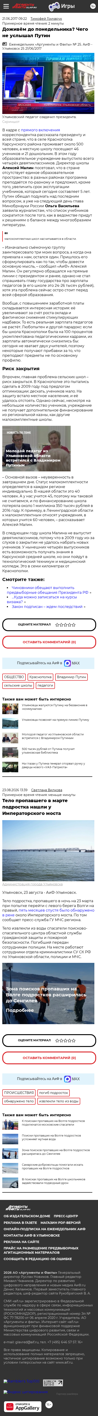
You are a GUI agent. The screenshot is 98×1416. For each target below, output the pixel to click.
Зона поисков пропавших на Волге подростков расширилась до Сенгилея (46, 994)
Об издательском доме (27, 1216)
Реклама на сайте (21, 1242)
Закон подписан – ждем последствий (47, 607)
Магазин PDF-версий (61, 1223)
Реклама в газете (20, 1223)
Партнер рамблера (67, 1394)
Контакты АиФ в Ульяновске (32, 1235)
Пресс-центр (66, 1216)
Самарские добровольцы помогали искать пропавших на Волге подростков (52, 1166)
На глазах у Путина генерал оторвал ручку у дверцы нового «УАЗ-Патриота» (53, 765)
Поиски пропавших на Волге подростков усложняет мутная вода (51, 1137)
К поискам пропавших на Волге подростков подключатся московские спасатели (53, 1122)
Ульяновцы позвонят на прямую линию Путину (55, 719)
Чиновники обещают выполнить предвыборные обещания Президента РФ (47, 590)
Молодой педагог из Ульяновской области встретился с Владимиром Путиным (53, 736)
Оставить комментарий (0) (49, 642)
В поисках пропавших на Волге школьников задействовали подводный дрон (53, 1181)
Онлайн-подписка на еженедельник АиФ (44, 1229)
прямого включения (40, 130)
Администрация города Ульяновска (32, 884)
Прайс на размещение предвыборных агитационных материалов (41, 1250)
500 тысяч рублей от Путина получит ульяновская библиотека (48, 750)
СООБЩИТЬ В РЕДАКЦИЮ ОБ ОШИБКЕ (38, 1259)
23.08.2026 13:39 (15, 790)
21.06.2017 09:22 (14, 19)
